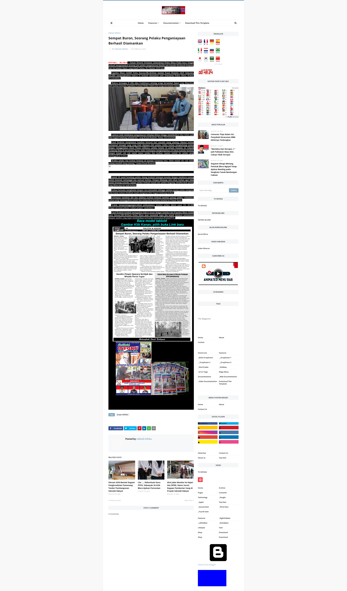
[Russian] (212, 52)
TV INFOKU (202, 205)
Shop (200, 532)
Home (200, 337)
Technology (202, 497)
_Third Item (223, 507)
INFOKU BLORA (204, 220)
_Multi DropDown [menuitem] (205, 357)
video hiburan (204, 248)
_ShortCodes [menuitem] (203, 367)
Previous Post (115, 500)
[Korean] (206, 61)
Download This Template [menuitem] (197, 23)
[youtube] (208, 437)
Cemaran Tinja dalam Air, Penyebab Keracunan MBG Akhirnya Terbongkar (223, 137)
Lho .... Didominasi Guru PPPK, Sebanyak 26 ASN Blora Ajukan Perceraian (149, 485)
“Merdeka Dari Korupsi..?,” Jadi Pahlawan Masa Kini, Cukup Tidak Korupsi (223, 152)
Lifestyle (201, 527)
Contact (201, 342)
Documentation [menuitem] (171, 23)
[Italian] (200, 52)
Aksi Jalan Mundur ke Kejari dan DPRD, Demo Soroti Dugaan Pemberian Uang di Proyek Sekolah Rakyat (180, 486)
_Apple (201, 502)
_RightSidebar (225, 518)
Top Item (222, 458)
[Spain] (218, 44)
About (221, 337)
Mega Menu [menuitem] (224, 372)
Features (201, 518)
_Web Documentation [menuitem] (228, 376)
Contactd (222, 492)
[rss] (208, 427)
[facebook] (208, 423)
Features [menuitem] (152, 23)
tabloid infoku (121, 49)
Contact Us (202, 409)
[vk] (229, 432)
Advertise (202, 453)
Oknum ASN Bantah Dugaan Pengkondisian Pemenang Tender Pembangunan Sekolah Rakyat (121, 486)
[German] (212, 44)
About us (201, 458)
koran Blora (203, 234)
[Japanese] (200, 61)
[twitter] (229, 423)
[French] (206, 44)
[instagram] (208, 390)
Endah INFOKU (114, 33)
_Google (222, 497)
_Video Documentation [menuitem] (207, 381)
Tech (221, 527)
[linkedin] (229, 437)
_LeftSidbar (203, 523)
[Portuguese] (218, 52)
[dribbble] (229, 442)
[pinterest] (229, 390)
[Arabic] (212, 61)
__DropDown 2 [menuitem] (204, 362)
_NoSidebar (224, 523)
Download (223, 532)
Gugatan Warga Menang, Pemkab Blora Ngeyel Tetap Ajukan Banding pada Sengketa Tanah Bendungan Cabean (224, 169)
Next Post (189, 500)
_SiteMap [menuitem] (223, 367)
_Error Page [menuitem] (203, 372)
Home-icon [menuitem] (202, 353)
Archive (222, 488)
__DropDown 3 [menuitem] (225, 362)
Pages (200, 492)
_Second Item (203, 507)
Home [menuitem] (141, 23)
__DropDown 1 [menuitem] (225, 357)
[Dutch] (206, 52)
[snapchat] (208, 442)
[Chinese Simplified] (218, 61)
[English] (200, 44)
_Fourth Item (203, 511)
